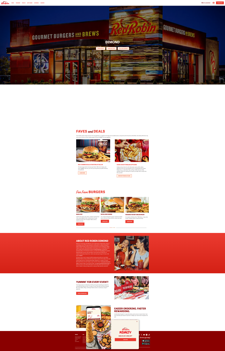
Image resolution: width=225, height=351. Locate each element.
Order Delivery (111, 48)
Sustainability (77, 341)
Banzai (103, 250)
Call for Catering (123, 48)
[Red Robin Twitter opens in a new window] (141, 335)
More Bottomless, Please (124, 175)
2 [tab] (111, 227)
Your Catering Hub (82, 293)
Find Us (23, 2)
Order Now (220, 2)
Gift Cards (29, 2)
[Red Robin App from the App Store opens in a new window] (146, 341)
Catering (36, 2)
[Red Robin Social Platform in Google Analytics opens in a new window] (149, 335)
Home (5, 2)
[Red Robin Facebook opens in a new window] (139, 335)
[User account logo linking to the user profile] (214, 3)
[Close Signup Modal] (137, 321)
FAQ (83, 334)
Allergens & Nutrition (78, 336)
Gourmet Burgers (97, 249)
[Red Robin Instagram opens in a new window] (146, 335)
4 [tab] (114, 227)
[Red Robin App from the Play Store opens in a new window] (146, 343)
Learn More (82, 172)
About (76, 334)
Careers (42, 2)
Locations (76, 339)
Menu (12, 2)
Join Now (125, 339)
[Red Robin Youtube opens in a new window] (144, 335)
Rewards (18, 2)
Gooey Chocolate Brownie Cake (103, 263)
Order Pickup (100, 48)
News (76, 340)
